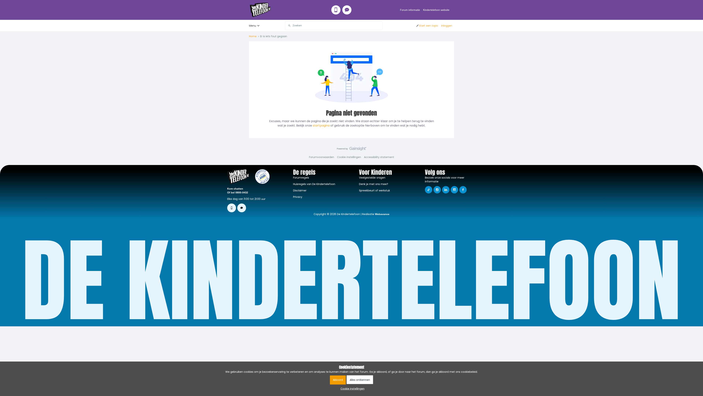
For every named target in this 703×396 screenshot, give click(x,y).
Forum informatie (410, 9)
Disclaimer (299, 190)
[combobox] (333, 25)
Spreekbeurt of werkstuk (374, 190)
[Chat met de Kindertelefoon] (347, 9)
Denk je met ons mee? (373, 184)
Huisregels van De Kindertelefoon (314, 184)
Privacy (297, 197)
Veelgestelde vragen (372, 177)
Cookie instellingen (349, 157)
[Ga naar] (288, 25)
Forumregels (301, 177)
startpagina (321, 125)
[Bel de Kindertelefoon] (336, 9)
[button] (427, 25)
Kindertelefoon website (436, 9)
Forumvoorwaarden (321, 157)
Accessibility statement (379, 157)
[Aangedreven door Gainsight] (351, 149)
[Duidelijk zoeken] (379, 25)
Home (253, 36)
